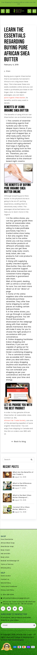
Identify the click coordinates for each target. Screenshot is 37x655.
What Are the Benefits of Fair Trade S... (23, 473)
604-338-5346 (8, 595)
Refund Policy (6, 583)
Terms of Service (7, 564)
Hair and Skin (5, 554)
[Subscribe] (34, 625)
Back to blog (20, 441)
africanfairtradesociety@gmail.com (16, 598)
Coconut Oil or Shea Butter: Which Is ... (21, 508)
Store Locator (6, 576)
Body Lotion (5, 557)
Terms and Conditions (9, 586)
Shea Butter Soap (7, 546)
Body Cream (5, 550)
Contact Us (5, 579)
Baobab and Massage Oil (10, 561)
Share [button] (8, 71)
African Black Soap (8, 543)
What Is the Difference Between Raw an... (22, 484)
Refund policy (6, 568)
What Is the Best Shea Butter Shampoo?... (22, 496)
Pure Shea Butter (7, 539)
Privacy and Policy (7, 590)
